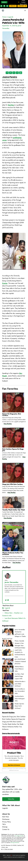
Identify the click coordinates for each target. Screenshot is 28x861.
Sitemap (4, 827)
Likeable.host (10, 857)
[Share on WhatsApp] (17, 72)
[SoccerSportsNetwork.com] (2, 10)
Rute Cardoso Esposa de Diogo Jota (13, 450)
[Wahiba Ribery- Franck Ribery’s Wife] (7, 669)
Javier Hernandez (11, 582)
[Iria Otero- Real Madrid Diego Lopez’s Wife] (7, 676)
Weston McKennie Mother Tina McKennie (12, 553)
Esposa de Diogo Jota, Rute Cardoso (11, 415)
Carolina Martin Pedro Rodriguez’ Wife (20, 698)
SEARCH (4, 2)
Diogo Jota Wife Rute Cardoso (12, 484)
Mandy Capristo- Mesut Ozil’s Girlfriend (19, 706)
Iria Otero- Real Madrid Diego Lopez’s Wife (19, 676)
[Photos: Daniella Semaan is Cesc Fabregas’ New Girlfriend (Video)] (7, 643)
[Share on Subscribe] (20, 72)
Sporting (11, 105)
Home (4, 17)
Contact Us (5, 829)
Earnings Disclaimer (15, 842)
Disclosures (5, 819)
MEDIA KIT (13, 6)
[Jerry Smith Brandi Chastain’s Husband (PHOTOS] (7, 662)
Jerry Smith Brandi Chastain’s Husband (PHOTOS (20, 661)
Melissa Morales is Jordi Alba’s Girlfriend (20, 683)
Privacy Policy (6, 822)
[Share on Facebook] (10, 72)
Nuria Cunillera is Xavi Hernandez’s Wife (20, 691)
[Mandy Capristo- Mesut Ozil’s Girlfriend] (7, 706)
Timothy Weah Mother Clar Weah (13, 510)
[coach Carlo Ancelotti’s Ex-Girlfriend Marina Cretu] (7, 652)
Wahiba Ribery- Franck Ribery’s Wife (19, 669)
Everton (4, 283)
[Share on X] (14, 72)
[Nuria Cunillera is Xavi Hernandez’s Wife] (7, 691)
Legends (10, 17)
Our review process (19, 835)
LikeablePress (22, 855)
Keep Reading (8, 424)
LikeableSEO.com (21, 857)
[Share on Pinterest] (7, 72)
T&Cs (4, 824)
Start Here (5, 817)
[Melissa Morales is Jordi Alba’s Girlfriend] (7, 684)
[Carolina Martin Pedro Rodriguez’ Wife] (7, 699)
